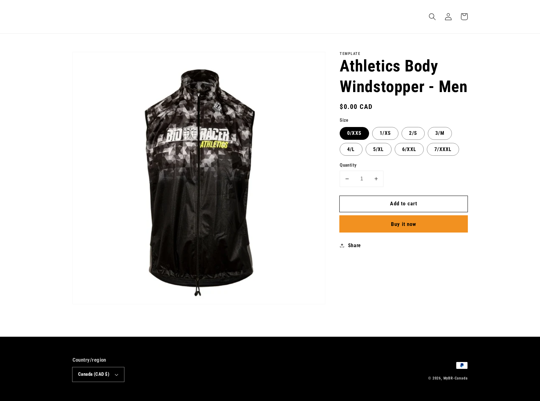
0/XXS (354, 133)
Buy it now (404, 224)
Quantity (348, 165)
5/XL (378, 149)
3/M (439, 133)
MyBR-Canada (455, 378)
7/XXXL (443, 149)
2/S (413, 133)
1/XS (385, 133)
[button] (433, 17)
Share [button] (354, 245)
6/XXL (409, 149)
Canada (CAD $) (93, 374)
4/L (351, 149)
